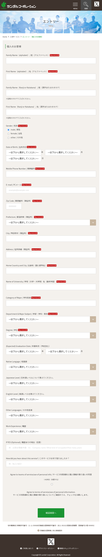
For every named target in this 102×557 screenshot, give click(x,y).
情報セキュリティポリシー (69, 548)
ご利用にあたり (27, 548)
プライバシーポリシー (46, 548)
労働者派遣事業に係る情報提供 (51, 530)
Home (5, 37)
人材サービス (15, 37)
